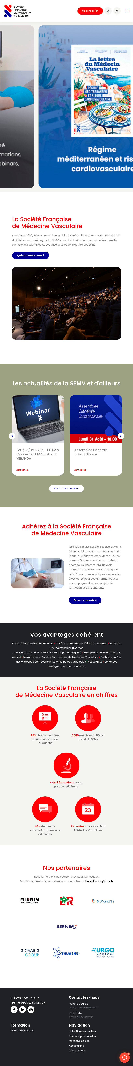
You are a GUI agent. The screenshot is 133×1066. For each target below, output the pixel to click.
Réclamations (77, 1050)
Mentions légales (79, 1041)
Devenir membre (85, 600)
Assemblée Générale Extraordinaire (91, 452)
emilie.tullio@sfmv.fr (81, 1017)
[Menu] (127, 11)
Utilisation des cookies (82, 1031)
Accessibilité (76, 1045)
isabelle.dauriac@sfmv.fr (97, 881)
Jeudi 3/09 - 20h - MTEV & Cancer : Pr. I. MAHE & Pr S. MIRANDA (37, 454)
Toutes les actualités (66, 488)
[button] (124, 1057)
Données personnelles (82, 1036)
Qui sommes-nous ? (30, 255)
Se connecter (90, 10)
